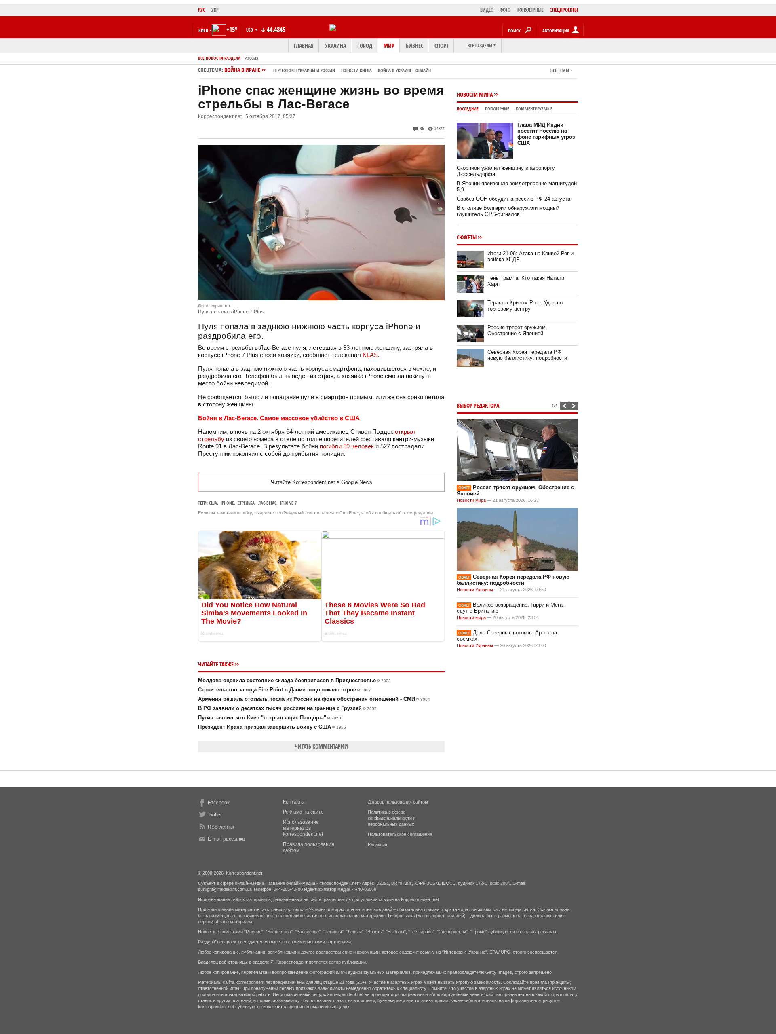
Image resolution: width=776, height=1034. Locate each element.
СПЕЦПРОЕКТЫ (564, 9)
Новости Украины (475, 589)
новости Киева (356, 70)
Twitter (215, 815)
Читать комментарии (321, 746)
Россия (252, 58)
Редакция (377, 844)
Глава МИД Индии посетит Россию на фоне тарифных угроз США (546, 134)
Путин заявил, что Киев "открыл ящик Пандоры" (269, 718)
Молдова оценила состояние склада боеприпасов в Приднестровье (294, 680)
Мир (389, 45)
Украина (335, 45)
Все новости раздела (219, 58)
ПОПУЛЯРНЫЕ (530, 9)
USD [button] (250, 30)
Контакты (294, 802)
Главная (304, 45)
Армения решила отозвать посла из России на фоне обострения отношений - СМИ (314, 699)
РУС (201, 9)
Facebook (219, 803)
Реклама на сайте (303, 812)
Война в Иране (327, 70)
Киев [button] (203, 30)
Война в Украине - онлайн (404, 70)
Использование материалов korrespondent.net (303, 828)
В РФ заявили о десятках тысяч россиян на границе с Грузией (287, 708)
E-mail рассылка (226, 839)
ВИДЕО (486, 9)
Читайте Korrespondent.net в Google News (321, 482)
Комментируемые (534, 109)
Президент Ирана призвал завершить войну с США (272, 727)
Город (364, 45)
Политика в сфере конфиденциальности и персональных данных (391, 818)
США (213, 503)
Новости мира (475, 94)
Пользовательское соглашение (400, 834)
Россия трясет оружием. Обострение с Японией (517, 330)
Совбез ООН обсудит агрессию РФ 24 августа (513, 199)
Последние (468, 109)
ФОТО (505, 9)
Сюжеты (467, 237)
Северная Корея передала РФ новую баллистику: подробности (527, 355)
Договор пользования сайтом (398, 801)
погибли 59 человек (347, 446)
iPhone (227, 503)
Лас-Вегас (267, 503)
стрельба (246, 503)
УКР (215, 9)
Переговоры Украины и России (304, 70)
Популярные (497, 109)
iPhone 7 (288, 503)
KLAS (370, 354)
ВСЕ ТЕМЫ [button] (559, 70)
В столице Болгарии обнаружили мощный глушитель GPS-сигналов (508, 211)
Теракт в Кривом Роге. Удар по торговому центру (525, 306)
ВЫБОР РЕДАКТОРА (478, 405)
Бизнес (414, 45)
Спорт (441, 45)
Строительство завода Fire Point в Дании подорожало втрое (284, 690)
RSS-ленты (221, 827)
